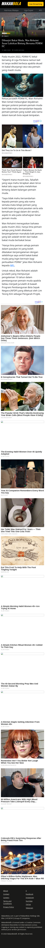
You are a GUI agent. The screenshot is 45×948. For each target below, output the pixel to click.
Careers (6, 898)
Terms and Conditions (7, 902)
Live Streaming (35, 4)
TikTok (28, 904)
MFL (12, 265)
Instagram (30, 898)
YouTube (29, 901)
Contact (6, 894)
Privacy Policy (8, 907)
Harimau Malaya (11, 10)
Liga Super (28, 10)
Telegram (29, 908)
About (5, 891)
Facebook (29, 894)
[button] (22, 85)
